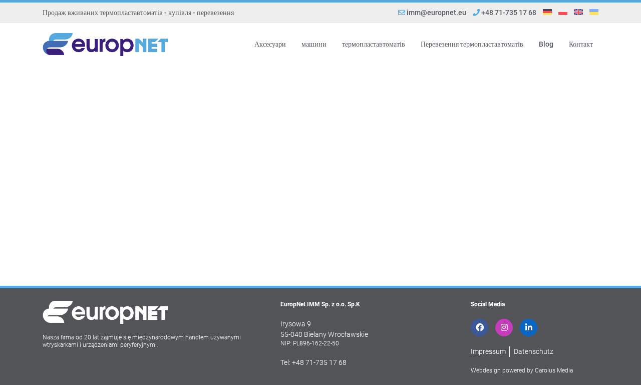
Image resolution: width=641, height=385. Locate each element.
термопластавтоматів (373, 44)
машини (314, 44)
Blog (546, 44)
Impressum (488, 351)
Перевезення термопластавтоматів (472, 44)
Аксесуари (270, 44)
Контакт (581, 44)
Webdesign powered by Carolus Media (522, 370)
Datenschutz (533, 351)
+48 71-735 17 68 (508, 13)
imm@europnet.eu (436, 13)
